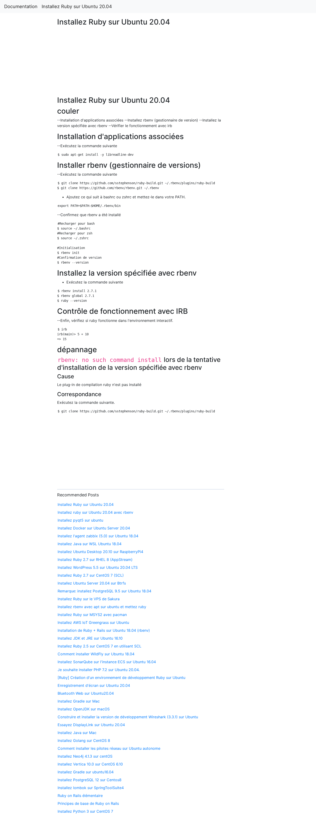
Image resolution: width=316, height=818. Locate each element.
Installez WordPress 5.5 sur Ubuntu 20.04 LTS (98, 567)
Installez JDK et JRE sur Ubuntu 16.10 (90, 638)
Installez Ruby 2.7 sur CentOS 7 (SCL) (91, 575)
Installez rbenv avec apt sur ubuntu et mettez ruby (102, 606)
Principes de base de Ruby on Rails (88, 803)
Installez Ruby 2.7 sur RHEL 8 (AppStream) (95, 559)
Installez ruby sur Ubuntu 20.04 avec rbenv (95, 512)
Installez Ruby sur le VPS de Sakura (89, 599)
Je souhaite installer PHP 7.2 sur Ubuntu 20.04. (98, 669)
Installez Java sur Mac (77, 732)
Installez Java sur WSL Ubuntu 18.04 (89, 543)
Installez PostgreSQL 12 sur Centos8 (89, 780)
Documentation (20, 6)
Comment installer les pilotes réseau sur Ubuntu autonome (109, 748)
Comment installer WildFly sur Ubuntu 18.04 (96, 654)
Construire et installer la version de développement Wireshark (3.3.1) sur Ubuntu (128, 717)
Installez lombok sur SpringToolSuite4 (91, 787)
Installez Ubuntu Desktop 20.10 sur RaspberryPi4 (100, 551)
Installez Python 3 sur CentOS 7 (85, 811)
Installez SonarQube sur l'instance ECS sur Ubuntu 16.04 (107, 661)
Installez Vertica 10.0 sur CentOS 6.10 (90, 764)
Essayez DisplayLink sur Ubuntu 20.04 (91, 724)
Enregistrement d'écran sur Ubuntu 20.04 (94, 685)
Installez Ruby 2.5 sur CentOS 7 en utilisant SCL (99, 646)
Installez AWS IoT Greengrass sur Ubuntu (93, 622)
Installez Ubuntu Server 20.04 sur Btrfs (92, 583)
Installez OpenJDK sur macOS (84, 709)
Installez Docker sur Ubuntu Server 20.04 (94, 528)
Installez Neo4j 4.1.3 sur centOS (85, 756)
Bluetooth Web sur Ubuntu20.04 (86, 693)
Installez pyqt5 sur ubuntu (80, 520)
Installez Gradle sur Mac (79, 701)
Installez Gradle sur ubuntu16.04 (86, 772)
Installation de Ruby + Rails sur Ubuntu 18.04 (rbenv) (104, 630)
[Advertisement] (256, 233)
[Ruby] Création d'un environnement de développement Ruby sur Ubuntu (121, 677)
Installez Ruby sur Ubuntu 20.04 (77, 6)
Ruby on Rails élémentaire (80, 795)
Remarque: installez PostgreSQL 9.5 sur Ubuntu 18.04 (104, 591)
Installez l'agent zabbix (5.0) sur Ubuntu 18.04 (98, 536)
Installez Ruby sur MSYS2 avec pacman (92, 614)
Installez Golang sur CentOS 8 (84, 740)
